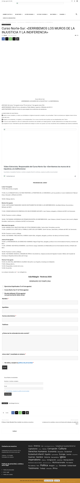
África (55, 468)
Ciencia (44, 449)
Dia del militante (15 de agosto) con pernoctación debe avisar (14, 294)
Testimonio (33, 468)
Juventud (59, 460)
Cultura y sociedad (42, 14)
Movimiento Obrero (47, 462)
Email (5, 386)
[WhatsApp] (10, 38)
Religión (52, 465)
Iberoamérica (55, 457)
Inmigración (51, 460)
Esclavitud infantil (36, 454)
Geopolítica (75, 454)
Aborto (30, 446)
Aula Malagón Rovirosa (14, 403)
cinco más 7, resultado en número (14, 354)
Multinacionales (58, 462)
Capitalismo (33, 449)
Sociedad (62, 465)
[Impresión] (17, 38)
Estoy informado (49, 480)
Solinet (5, 35)
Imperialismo (34, 459)
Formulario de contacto (8, 457)
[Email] (14, 38)
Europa (62, 454)
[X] (74, 1)
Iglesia (63, 457)
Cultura (62, 448)
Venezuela (49, 468)
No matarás (69, 462)
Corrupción (52, 448)
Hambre (39, 457)
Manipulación (68, 460)
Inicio (3, 22)
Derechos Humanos (37, 451)
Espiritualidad (55, 454)
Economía (52, 451)
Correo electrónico (9, 316)
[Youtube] (77, 1)
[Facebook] (72, 1)
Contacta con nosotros (9, 18)
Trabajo (42, 468)
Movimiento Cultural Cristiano (35, 462)
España (47, 454)
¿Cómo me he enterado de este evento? (15, 333)
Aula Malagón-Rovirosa (11, 22)
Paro (38, 465)
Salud (57, 465)
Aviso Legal (6, 472)
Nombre (5, 298)
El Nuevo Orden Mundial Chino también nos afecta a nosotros (17, 422)
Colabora (62, 14)
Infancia (44, 460)
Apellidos (5, 307)
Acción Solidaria (29, 14)
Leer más (57, 480)
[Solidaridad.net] (40, 7)
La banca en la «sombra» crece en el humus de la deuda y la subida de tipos (60, 423)
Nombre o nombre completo (11, 381)
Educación (60, 452)
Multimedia (53, 14)
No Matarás (18, 14)
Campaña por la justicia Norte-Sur (66, 446)
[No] (78, 481)
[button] (76, 14)
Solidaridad (71, 465)
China (40, 449)
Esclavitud (68, 451)
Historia (47, 457)
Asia (42, 446)
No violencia (31, 465)
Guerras (31, 457)
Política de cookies (8, 474)
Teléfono (5, 324)
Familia (68, 454)
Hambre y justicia (7, 14)
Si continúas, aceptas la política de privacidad (17, 391)
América (37, 446)
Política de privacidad (8, 470)
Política (44, 465)
